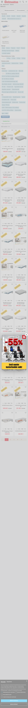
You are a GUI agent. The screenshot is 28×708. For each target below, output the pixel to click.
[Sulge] (26, 334)
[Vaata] (14, 352)
